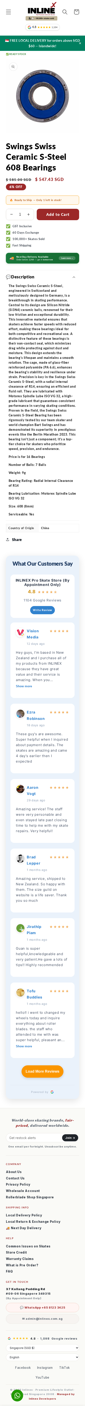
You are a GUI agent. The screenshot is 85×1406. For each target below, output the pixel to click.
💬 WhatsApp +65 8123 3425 (42, 1307)
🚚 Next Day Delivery (23, 1228)
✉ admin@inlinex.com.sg (42, 1318)
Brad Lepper (33, 860)
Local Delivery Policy (24, 1215)
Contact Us (15, 1178)
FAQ (9, 1271)
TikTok (64, 1367)
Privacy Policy (18, 1184)
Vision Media (33, 634)
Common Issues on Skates (28, 1246)
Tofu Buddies (34, 994)
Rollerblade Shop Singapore (30, 1197)
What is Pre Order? (22, 1265)
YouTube (42, 1377)
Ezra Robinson (36, 715)
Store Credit (16, 1252)
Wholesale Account (23, 1191)
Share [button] (17, 539)
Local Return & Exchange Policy (33, 1221)
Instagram (45, 1367)
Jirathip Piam (34, 929)
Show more (24, 686)
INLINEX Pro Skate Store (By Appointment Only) (43, 582)
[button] (8, 12)
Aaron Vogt (32, 790)
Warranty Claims (20, 1259)
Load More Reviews (42, 1071)
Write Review (42, 610)
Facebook (23, 1367)
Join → (70, 1137)
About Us (14, 1172)
